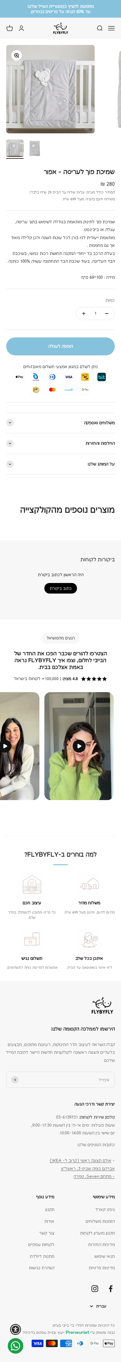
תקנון (49, 1209)
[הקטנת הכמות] (106, 313)
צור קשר (46, 1233)
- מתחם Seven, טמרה (94, 1176)
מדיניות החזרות (101, 1244)
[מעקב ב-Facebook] (110, 1288)
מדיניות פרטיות (102, 1267)
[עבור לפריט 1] (15, 149)
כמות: (110, 300)
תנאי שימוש (104, 1256)
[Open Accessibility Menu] (15, 1329)
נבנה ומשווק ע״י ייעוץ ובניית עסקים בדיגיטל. (68, 1332)
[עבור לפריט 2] (34, 149)
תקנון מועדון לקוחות (97, 1233)
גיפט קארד (105, 1209)
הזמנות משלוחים (100, 1221)
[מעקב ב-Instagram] (95, 1288)
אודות (49, 1221)
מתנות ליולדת (42, 1256)
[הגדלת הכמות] (84, 313)
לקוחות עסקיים (41, 1244)
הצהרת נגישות (41, 1267)
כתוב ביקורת (61, 588)
